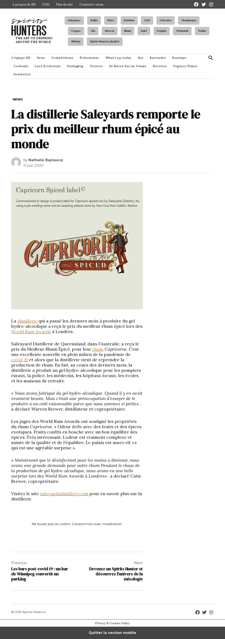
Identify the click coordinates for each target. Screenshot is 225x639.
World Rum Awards (31, 331)
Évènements (89, 58)
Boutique (179, 58)
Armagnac (74, 20)
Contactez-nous (91, 4)
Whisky (75, 41)
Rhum (127, 30)
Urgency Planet (185, 66)
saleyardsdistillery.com (64, 493)
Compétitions (62, 58)
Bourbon (129, 20)
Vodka (202, 30)
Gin (93, 30)
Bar (140, 58)
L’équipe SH (20, 58)
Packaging (75, 66)
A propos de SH (24, 4)
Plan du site (64, 4)
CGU (45, 4)
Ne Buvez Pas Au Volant (127, 66)
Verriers (96, 66)
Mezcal (109, 30)
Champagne (188, 20)
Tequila (161, 30)
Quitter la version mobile (112, 633)
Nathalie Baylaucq (46, 160)
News (41, 58)
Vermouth (182, 30)
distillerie (27, 321)
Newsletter (22, 74)
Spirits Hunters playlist (104, 41)
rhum (97, 349)
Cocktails (20, 66)
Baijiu (94, 20)
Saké (144, 30)
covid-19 (19, 359)
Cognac (76, 30)
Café (147, 20)
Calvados (165, 20)
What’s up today (118, 58)
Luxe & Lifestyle (47, 66)
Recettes (160, 66)
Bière (110, 20)
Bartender (158, 58)
